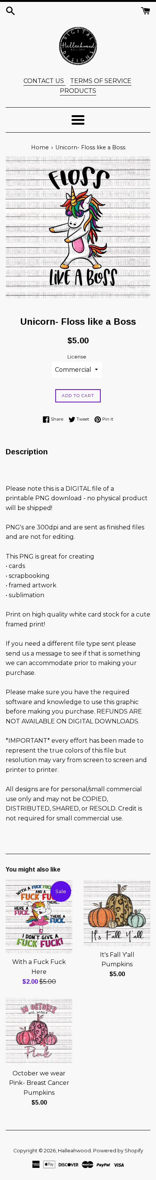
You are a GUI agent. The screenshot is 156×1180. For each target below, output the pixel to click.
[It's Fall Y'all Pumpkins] (117, 913)
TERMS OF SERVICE (100, 81)
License (76, 357)
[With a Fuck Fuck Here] (39, 917)
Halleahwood (74, 1150)
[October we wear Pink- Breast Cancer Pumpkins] (39, 1031)
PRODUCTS (78, 90)
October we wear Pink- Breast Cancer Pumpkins (39, 1083)
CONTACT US (44, 81)
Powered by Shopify (118, 1150)
